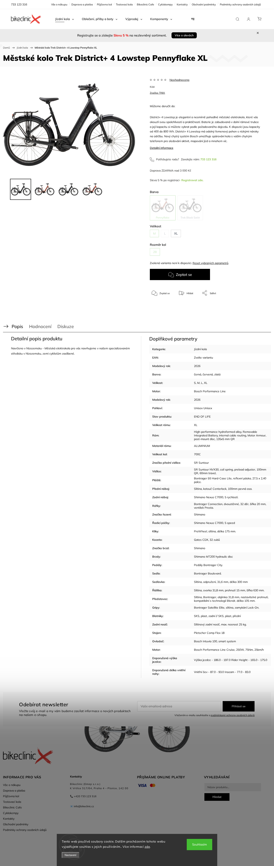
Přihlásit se (239, 706)
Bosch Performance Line (210, 391)
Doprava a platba (82, 4)
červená (208, 374)
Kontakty (182, 4)
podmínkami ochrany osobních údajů (233, 715)
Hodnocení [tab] (40, 326)
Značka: (157, 92)
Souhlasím (199, 844)
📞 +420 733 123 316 (83, 796)
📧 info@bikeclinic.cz (82, 806)
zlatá (217, 374)
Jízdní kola (200, 349)
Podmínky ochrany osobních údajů (240, 4)
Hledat (216, 797)
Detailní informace (161, 148)
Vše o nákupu (59, 4)
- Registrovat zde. (191, 180)
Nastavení (70, 855)
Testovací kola (124, 4)
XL (205, 383)
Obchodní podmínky (204, 4)
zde (147, 847)
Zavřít (252, 306)
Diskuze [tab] (65, 326)
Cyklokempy (165, 4)
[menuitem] (64, 19)
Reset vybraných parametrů (210, 263)
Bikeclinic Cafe (145, 4)
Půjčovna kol (104, 4)
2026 (197, 366)
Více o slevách (184, 35)
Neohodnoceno (179, 79)
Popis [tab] (17, 326)
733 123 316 (208, 159)
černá (197, 374)
